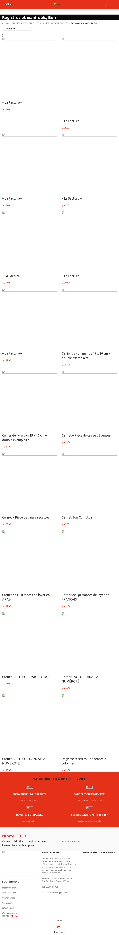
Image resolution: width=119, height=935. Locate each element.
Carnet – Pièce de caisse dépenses (86, 435)
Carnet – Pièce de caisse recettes (25, 517)
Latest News (8, 908)
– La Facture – (12, 102)
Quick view (13, 96)
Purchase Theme (9, 913)
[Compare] (5, 96)
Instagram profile (10, 887)
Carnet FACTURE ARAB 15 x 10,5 (25, 677)
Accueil (5, 23)
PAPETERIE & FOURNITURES (25, 23)
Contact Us (7, 903)
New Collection (9, 892)
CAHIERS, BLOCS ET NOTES (55, 23)
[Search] (64, 4)
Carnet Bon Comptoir (77, 517)
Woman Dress (8, 897)
